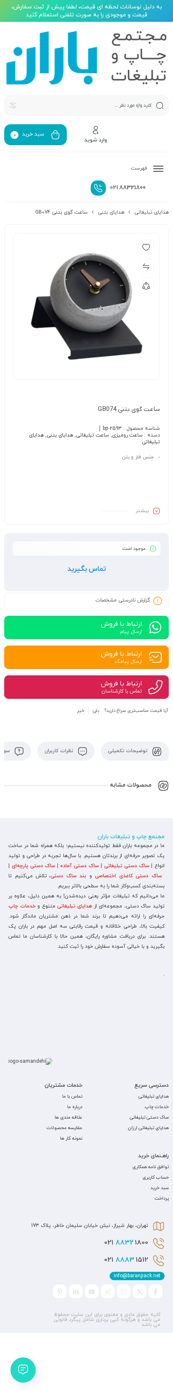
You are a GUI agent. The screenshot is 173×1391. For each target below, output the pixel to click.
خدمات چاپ (22, 906)
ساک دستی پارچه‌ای (33, 866)
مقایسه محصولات (64, 1127)
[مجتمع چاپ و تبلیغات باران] (86, 57)
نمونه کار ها (71, 1138)
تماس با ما (72, 1096)
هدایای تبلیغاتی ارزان (148, 1127)
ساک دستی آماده (79, 866)
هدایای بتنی (111, 212)
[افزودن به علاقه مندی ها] (146, 246)
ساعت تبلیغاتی (92, 435)
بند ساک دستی (68, 876)
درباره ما (74, 1106)
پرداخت (162, 1198)
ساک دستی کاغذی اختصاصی (128, 876)
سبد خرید (159, 1187)
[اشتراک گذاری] (146, 285)
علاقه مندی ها (68, 1117)
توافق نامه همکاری (150, 1167)
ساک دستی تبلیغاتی (126, 866)
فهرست (140, 168)
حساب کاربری (155, 1177)
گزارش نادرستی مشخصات (122, 600)
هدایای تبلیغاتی (151, 212)
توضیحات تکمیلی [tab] (128, 751)
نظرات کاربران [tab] (60, 751)
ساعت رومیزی (127, 435)
